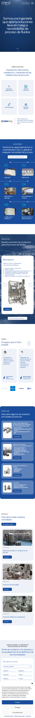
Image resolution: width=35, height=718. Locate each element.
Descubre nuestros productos (16, 318)
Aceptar (17, 702)
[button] (32, 683)
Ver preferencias (17, 712)
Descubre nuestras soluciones (16, 157)
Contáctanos (7, 309)
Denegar (17, 707)
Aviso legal (28, 716)
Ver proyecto (17, 436)
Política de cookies (8, 716)
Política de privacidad (19, 716)
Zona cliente (25, 3)
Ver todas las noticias (8, 524)
